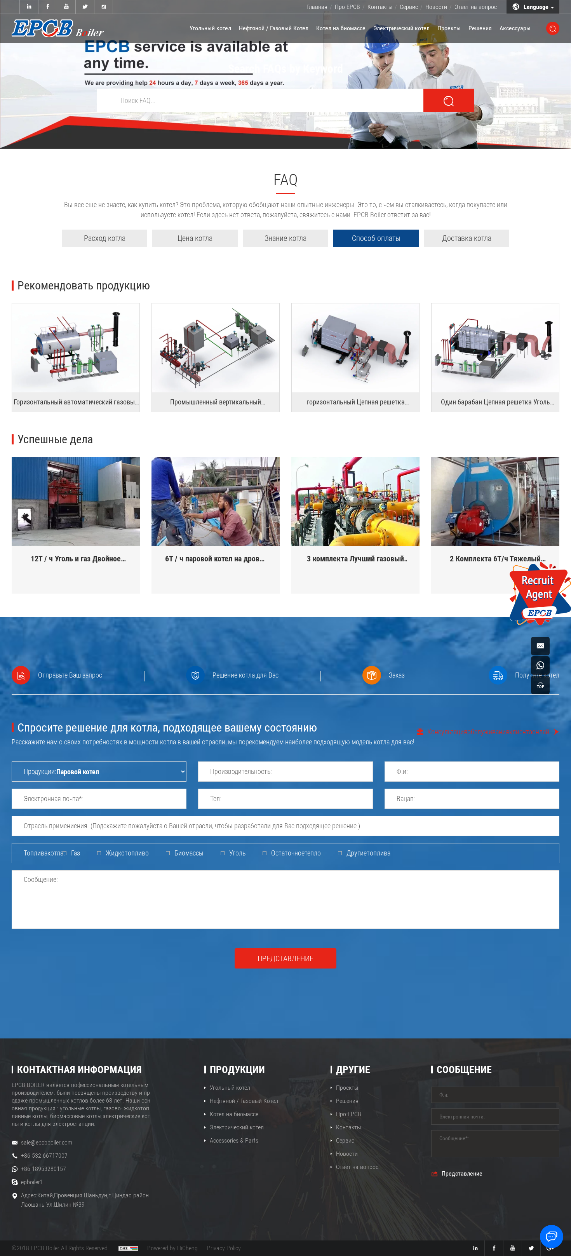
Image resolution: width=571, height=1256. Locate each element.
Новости (436, 6)
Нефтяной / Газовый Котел (273, 28)
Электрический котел (401, 28)
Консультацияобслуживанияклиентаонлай (488, 732)
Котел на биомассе (341, 28)
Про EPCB (347, 6)
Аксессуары (515, 28)
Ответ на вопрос (475, 6)
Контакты (379, 6)
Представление (285, 958)
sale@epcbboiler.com (46, 1142)
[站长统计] (128, 1248)
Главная (316, 6)
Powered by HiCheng (172, 1248)
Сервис (409, 6)
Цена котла (195, 238)
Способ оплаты (376, 238)
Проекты (449, 28)
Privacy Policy (224, 1248)
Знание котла (285, 238)
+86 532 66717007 (44, 1155)
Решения (480, 28)
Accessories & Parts (234, 1140)
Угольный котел (210, 28)
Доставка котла (466, 238)
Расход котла (104, 238)
